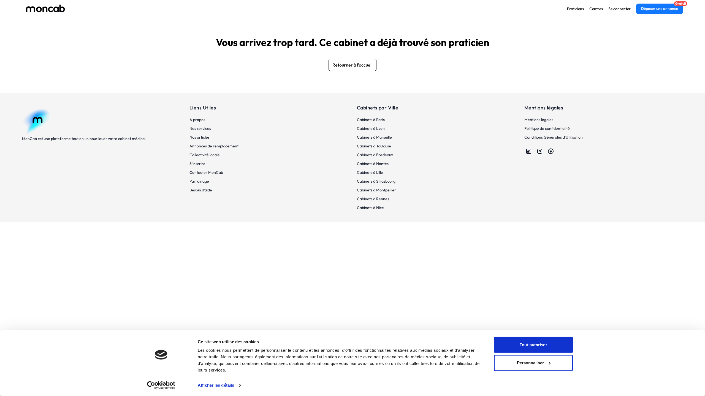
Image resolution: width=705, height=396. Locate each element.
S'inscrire (197, 163)
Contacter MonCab (206, 172)
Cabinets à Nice (370, 207)
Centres (596, 8)
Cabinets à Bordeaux (375, 154)
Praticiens (575, 8)
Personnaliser (530, 362)
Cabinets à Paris (371, 119)
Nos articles (199, 137)
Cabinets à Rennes (373, 198)
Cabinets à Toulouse (374, 146)
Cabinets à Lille (370, 172)
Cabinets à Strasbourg (376, 181)
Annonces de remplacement (213, 146)
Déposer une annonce (659, 8)
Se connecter (619, 8)
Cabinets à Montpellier (376, 190)
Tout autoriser (533, 344)
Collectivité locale (204, 154)
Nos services (200, 128)
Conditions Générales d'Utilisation (553, 137)
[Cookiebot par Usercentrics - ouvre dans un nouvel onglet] (161, 385)
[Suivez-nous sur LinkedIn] (528, 151)
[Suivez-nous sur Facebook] (550, 151)
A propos (197, 119)
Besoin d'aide (200, 190)
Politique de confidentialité (547, 128)
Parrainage (199, 181)
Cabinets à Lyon (371, 128)
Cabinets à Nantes (373, 163)
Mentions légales (538, 119)
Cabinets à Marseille (374, 137)
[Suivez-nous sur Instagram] (539, 151)
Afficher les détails (216, 385)
